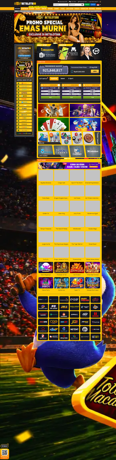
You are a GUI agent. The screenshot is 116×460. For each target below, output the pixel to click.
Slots (38, 8)
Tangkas (77, 8)
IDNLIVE (44, 8)
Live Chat (73, 1)
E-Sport (31, 8)
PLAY (50, 97)
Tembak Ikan (84, 8)
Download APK (63, 1)
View (95, 70)
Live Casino (69, 8)
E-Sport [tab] (70, 78)
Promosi (98, 8)
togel (63, 8)
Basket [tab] (63, 78)
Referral (92, 8)
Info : (16, 11)
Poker (56, 8)
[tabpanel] (70, 91)
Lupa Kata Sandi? (93, 1)
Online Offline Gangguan (24, 133)
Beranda (17, 8)
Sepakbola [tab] (54, 78)
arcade (50, 8)
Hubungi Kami (83, 1)
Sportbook (24, 8)
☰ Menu (4, 446)
